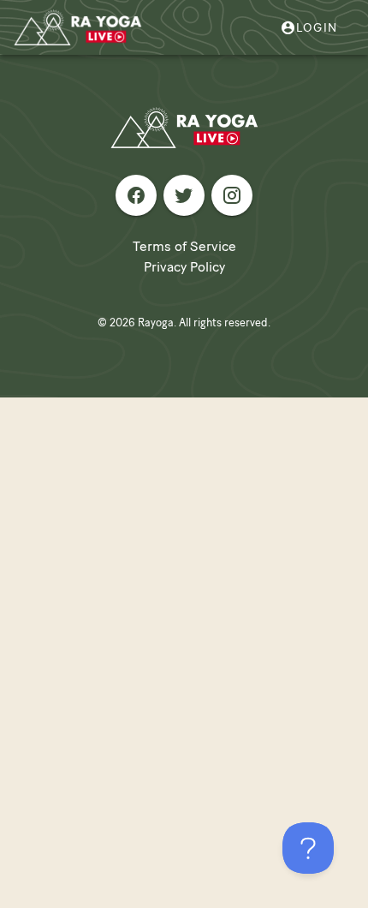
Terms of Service (184, 246)
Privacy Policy (184, 267)
